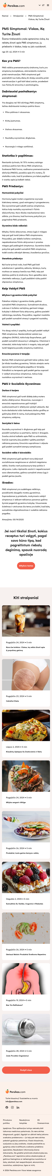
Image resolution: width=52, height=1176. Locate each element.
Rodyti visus (26, 1070)
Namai (5, 16)
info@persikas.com (14, 1101)
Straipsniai (18, 16)
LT (43, 5)
